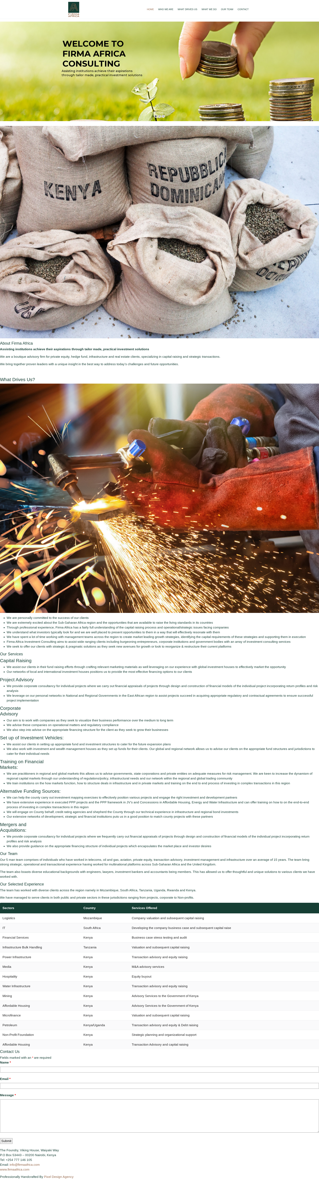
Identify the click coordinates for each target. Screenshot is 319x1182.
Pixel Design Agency (59, 1177)
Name (5, 1062)
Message (8, 1095)
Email (5, 1079)
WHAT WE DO (209, 9)
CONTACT (243, 9)
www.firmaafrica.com (14, 1169)
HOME (150, 9)
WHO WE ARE (165, 9)
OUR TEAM (227, 9)
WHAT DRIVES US (187, 9)
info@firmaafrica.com (25, 1164)
